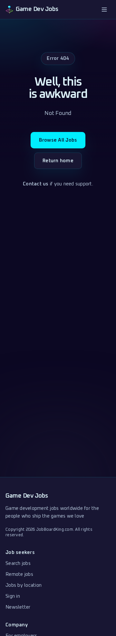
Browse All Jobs (58, 140)
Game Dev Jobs (26, 496)
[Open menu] (104, 9)
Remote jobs (19, 574)
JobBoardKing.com (54, 530)
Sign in (12, 596)
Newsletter (18, 607)
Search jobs (18, 563)
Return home (58, 160)
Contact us (36, 184)
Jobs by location (23, 585)
